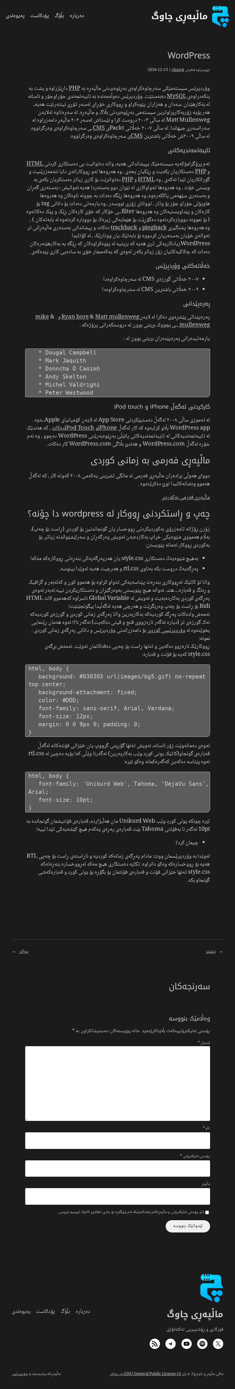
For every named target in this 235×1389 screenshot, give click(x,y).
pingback (154, 228)
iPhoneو (106, 428)
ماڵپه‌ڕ (206, 1184)
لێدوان (204, 1043)
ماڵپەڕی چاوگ (195, 1314)
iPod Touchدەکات (73, 428)
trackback (124, 228)
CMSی (135, 136)
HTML (34, 164)
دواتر (23, 951)
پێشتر (210, 951)
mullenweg (194, 325)
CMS (99, 128)
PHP (74, 89)
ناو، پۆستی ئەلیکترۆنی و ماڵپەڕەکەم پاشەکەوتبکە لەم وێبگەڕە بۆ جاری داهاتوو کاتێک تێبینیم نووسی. (131, 1212)
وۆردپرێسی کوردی (166, 631)
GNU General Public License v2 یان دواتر (145, 1374)
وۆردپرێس (20, 1374)
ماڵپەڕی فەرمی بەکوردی (186, 497)
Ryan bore (75, 317)
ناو (206, 1128)
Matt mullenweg (117, 317)
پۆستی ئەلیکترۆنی (195, 1157)
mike (42, 317)
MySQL (176, 97)
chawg (178, 70)
